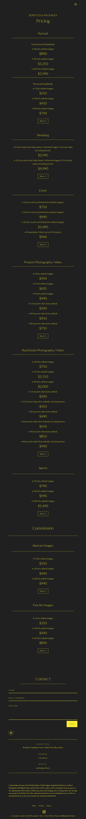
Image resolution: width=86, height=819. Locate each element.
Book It (43, 121)
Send (72, 724)
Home (34, 806)
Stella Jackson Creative (68, 816)
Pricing (41, 806)
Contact (48, 806)
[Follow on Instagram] (11, 732)
